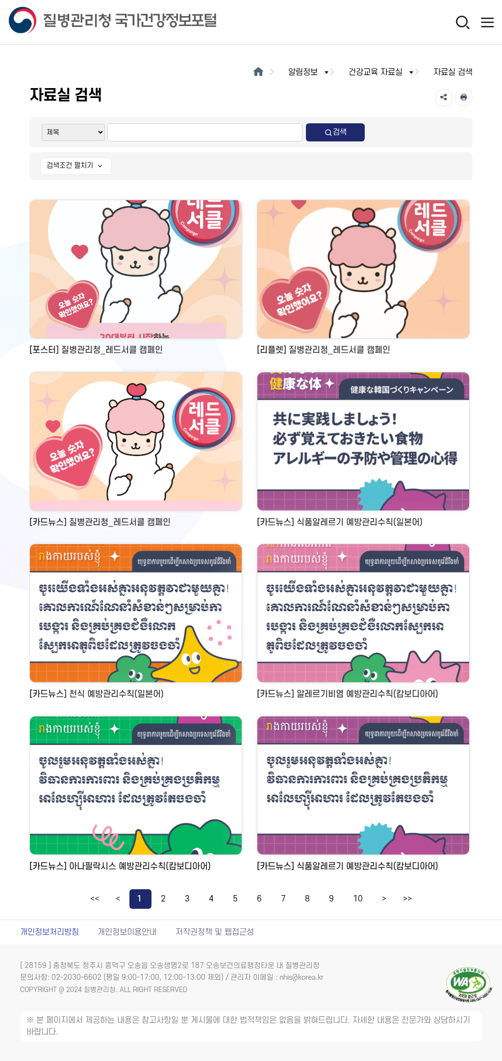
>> (407, 899)
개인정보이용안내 (127, 932)
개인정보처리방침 (49, 932)
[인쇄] (464, 98)
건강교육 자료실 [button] (375, 72)
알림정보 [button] (303, 72)
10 (358, 899)
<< (94, 899)
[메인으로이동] (258, 72)
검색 (340, 132)
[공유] (443, 98)
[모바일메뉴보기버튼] (487, 22)
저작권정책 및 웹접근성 (215, 932)
